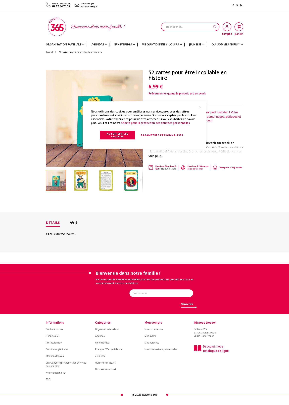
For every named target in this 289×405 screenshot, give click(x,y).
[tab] (53, 222)
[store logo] (57, 26)
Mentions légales (55, 356)
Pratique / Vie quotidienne (109, 349)
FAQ (48, 379)
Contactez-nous (54, 329)
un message (89, 6)
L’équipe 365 (52, 336)
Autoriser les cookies (117, 135)
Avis (73, 222)
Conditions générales (57, 349)
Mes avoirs (150, 336)
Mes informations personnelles (160, 349)
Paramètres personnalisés (162, 135)
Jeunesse (100, 356)
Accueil (49, 52)
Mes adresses (151, 342)
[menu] (144, 44)
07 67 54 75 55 (61, 6)
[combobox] (190, 27)
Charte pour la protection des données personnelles (155, 123)
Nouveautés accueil (105, 369)
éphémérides (102, 342)
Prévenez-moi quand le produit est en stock (177, 93)
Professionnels (54, 342)
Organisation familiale (106, 329)
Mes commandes (153, 329)
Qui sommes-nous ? (105, 362)
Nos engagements (55, 372)
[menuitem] (65, 44)
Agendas (100, 336)
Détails (53, 222)
